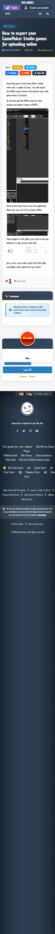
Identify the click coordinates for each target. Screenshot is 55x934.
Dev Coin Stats (14, 468)
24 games (23, 376)
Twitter (32, 67)
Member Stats (32, 472)
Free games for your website (17, 446)
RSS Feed (11, 460)
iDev (31, 50)
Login (13, 8)
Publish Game (11, 455)
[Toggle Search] (47, 14)
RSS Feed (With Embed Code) (34, 460)
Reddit (26, 73)
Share (19, 67)
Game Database (43, 455)
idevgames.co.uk (47, 50)
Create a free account (27, 310)
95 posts (32, 376)
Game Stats (39, 468)
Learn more (42, 515)
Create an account (38, 8)
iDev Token (27, 455)
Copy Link (40, 73)
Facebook (13, 73)
